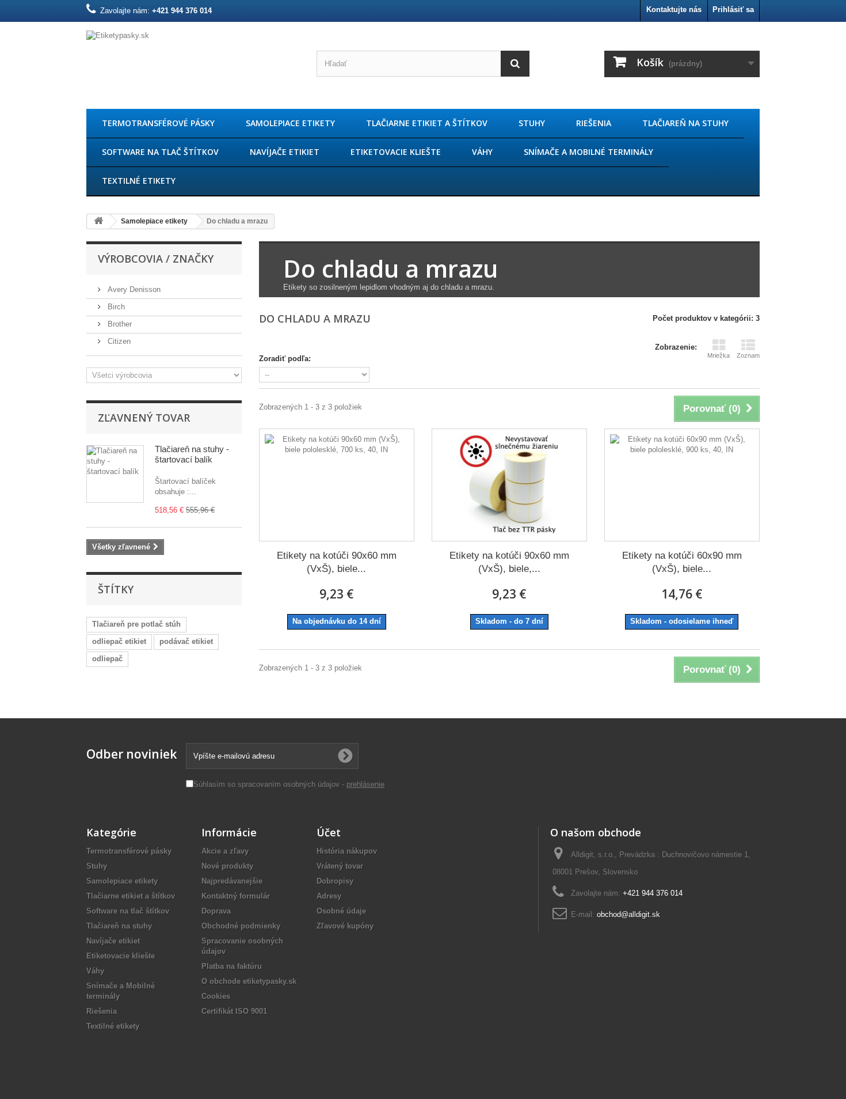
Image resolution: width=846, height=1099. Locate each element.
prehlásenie (365, 784)
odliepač (107, 658)
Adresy (329, 896)
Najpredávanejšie (231, 881)
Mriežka (718, 355)
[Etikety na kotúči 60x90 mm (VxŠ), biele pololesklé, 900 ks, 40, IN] (682, 485)
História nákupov (347, 851)
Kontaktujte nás (674, 9)
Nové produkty (227, 866)
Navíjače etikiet (284, 151)
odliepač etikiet (119, 641)
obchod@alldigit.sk (628, 914)
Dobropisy (335, 881)
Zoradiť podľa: (285, 358)
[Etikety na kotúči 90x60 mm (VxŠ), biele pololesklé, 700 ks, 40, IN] (337, 485)
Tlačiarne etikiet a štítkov (426, 123)
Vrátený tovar (340, 866)
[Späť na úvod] (98, 221)
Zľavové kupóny (345, 926)
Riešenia (593, 123)
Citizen (118, 341)
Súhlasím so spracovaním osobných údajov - (288, 784)
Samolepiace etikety (290, 123)
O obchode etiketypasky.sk (248, 981)
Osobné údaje (341, 911)
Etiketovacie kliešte (395, 151)
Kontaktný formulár (235, 896)
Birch (115, 306)
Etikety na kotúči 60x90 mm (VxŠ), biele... (682, 562)
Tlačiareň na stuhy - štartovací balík (192, 454)
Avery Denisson (133, 289)
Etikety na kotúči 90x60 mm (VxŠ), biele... (337, 562)
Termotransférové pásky (158, 123)
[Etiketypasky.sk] (192, 62)
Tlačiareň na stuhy (685, 123)
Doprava (216, 911)
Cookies (215, 996)
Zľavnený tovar (144, 418)
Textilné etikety (139, 180)
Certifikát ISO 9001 (234, 1011)
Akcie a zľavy (225, 851)
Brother (118, 324)
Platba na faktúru (231, 966)
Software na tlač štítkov (160, 151)
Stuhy (532, 123)
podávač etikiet (186, 641)
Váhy (482, 151)
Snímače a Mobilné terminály (588, 151)
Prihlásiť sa (733, 9)
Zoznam (748, 355)
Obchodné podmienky (240, 926)
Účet (329, 832)
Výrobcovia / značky (156, 259)
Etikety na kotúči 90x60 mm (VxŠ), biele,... (509, 562)
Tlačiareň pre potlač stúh (136, 624)
